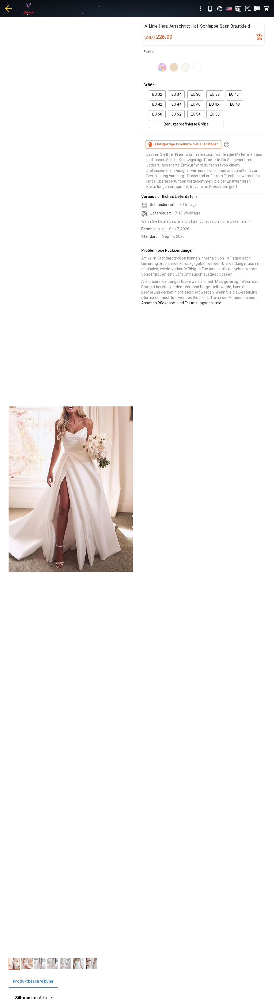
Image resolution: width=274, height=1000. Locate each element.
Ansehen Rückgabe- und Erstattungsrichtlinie (181, 303)
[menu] (200, 8)
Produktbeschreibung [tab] (33, 981)
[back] (8, 8)
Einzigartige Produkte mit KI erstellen (186, 144)
